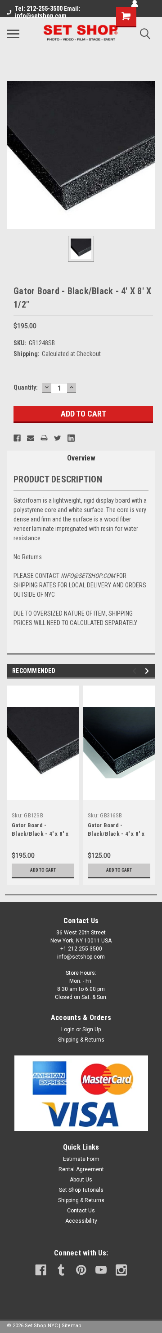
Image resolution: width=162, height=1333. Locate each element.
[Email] (30, 438)
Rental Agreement (81, 1169)
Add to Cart (43, 870)
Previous (135, 671)
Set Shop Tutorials (81, 1190)
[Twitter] (57, 438)
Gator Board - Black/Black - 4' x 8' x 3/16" (116, 834)
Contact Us (81, 1210)
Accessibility (81, 1221)
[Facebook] (17, 438)
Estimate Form (81, 1159)
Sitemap (71, 1326)
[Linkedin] (71, 438)
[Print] (44, 438)
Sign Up (91, 1029)
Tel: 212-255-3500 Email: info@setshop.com (48, 12)
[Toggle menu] (13, 33)
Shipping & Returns (81, 1040)
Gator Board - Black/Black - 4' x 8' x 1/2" (40, 834)
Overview (81, 458)
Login (68, 1029)
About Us (81, 1180)
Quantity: (26, 387)
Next (148, 671)
